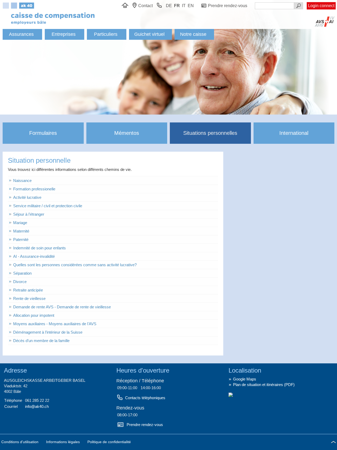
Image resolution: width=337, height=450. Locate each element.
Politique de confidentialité (109, 442)
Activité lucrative (27, 197)
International (293, 133)
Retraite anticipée (28, 290)
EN (191, 5)
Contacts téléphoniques (145, 397)
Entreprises (64, 34)
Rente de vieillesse (29, 298)
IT (184, 5)
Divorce (20, 281)
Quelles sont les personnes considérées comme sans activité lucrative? (75, 265)
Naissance (22, 180)
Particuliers (105, 34)
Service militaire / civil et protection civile (47, 206)
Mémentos (126, 133)
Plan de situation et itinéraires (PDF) (264, 384)
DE (169, 5)
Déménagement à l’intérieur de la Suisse (47, 332)
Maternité (21, 231)
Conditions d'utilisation (20, 442)
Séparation (22, 273)
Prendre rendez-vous (145, 424)
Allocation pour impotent (33, 315)
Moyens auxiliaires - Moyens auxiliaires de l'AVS (54, 324)
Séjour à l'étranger (28, 214)
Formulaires (43, 133)
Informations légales (63, 442)
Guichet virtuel (149, 34)
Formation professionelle (34, 189)
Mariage (20, 222)
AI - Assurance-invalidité (34, 256)
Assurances (21, 34)
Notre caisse (193, 34)
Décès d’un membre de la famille (41, 340)
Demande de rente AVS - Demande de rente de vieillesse (62, 307)
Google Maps (244, 379)
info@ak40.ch (37, 406)
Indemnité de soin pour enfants (39, 248)
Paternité (20, 239)
